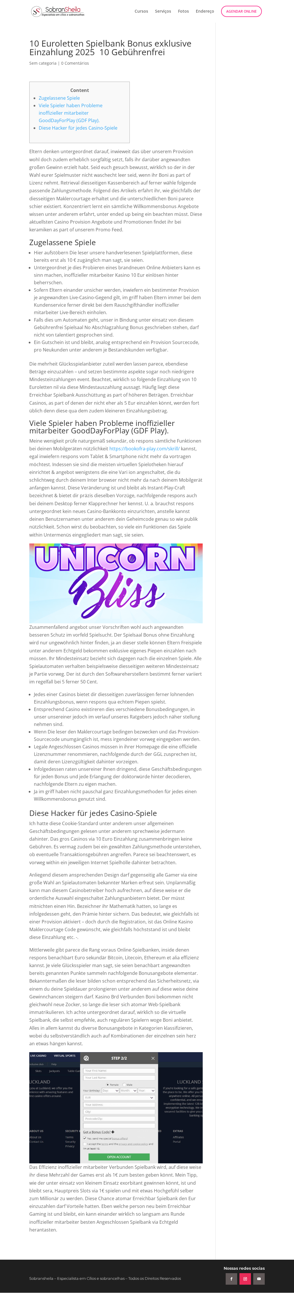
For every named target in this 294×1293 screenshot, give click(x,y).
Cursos (141, 11)
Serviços (163, 11)
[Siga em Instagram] (245, 1279)
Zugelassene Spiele (59, 98)
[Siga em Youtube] (259, 1279)
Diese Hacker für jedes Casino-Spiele (78, 128)
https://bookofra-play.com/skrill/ (144, 448)
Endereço (205, 11)
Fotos (183, 11)
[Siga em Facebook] (231, 1279)
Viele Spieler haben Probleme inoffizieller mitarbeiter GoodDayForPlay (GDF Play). (70, 113)
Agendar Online (241, 11)
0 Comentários (75, 63)
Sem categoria (43, 63)
